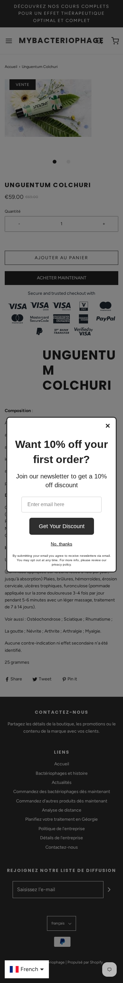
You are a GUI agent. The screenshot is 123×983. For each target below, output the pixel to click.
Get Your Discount (62, 526)
